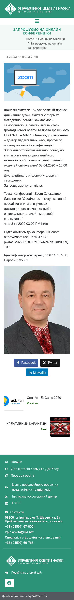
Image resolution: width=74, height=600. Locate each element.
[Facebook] (9, 583)
